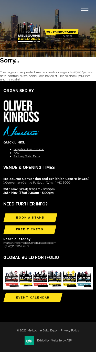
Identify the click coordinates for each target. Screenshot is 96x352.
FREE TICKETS (30, 229)
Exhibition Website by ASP (54, 340)
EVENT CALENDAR (33, 297)
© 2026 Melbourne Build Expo (37, 330)
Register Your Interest (29, 149)
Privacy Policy (70, 330)
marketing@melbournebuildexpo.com (29, 243)
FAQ (16, 153)
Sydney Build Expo (27, 156)
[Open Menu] (84, 8)
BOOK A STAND (30, 217)
